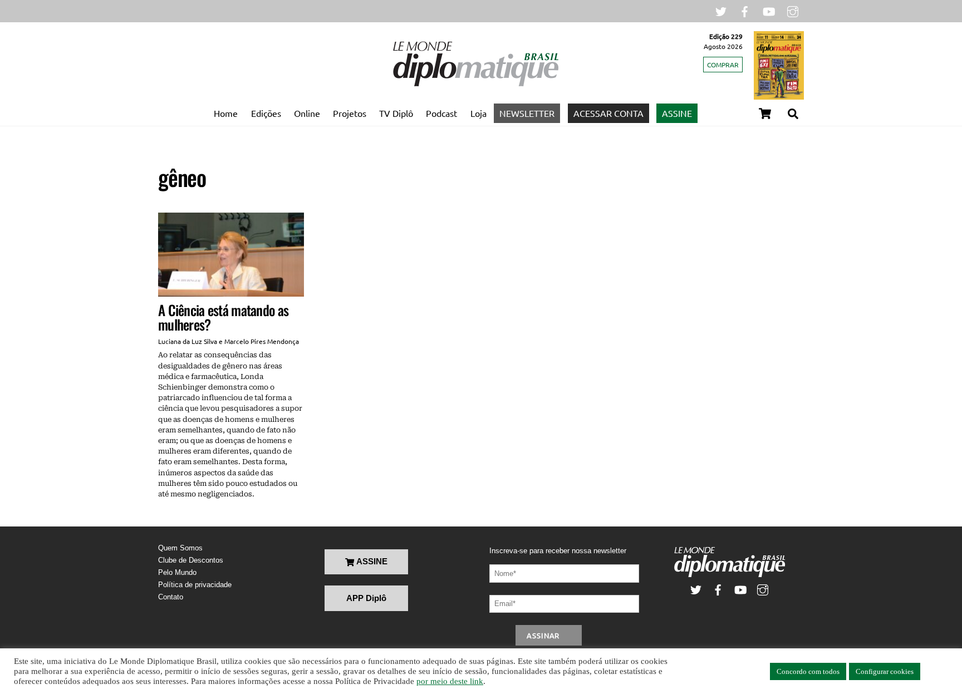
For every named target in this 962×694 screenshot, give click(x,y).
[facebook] (745, 10)
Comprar (723, 64)
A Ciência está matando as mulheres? (223, 316)
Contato (170, 597)
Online (307, 113)
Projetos (349, 113)
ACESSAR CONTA (608, 113)
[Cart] (765, 113)
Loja (478, 113)
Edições (266, 113)
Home (226, 113)
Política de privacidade (195, 584)
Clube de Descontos (190, 560)
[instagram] (793, 10)
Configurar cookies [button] (885, 671)
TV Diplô (396, 113)
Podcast (441, 113)
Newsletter (526, 113)
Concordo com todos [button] (808, 671)
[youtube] (769, 10)
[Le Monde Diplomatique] (475, 84)
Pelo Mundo (177, 572)
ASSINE (677, 113)
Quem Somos (180, 548)
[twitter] (721, 10)
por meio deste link (449, 681)
